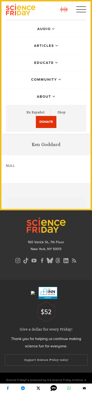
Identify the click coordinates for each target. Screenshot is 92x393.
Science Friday (20, 10)
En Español (35, 112)
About (44, 96)
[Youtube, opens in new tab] (34, 260)
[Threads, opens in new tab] (58, 260)
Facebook (8, 388)
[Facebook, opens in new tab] (42, 260)
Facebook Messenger (23, 388)
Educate (44, 63)
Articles (44, 46)
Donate (46, 122)
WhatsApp (69, 388)
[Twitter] (38, 388)
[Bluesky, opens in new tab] (50, 260)
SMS (54, 388)
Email (84, 388)
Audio (44, 29)
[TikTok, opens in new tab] (25, 260)
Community (44, 79)
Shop (62, 112)
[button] (64, 9)
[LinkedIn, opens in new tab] (66, 260)
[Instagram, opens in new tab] (17, 260)
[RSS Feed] (74, 260)
